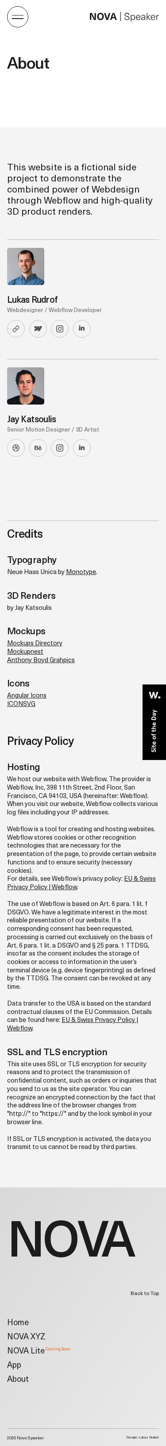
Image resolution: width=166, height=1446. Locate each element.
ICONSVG (21, 704)
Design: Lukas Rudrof (142, 1437)
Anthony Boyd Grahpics (41, 660)
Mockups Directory (34, 643)
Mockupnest (25, 652)
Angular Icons (26, 696)
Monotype (81, 572)
